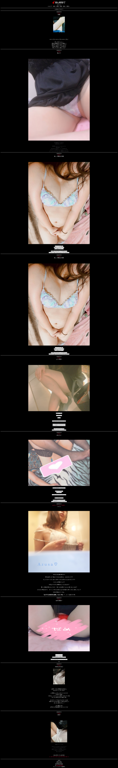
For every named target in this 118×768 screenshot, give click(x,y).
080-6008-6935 (59, 765)
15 (54, 756)
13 (51, 756)
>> (68, 756)
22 (66, 756)
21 (64, 756)
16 (56, 756)
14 (53, 756)
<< (50, 756)
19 (61, 756)
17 (58, 756)
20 (63, 756)
